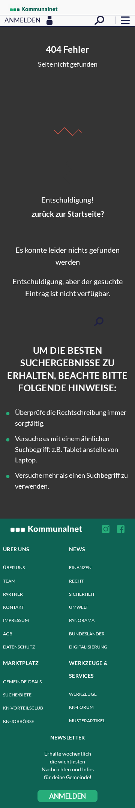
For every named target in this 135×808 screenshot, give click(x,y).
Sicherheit (82, 594)
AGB (7, 634)
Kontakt (13, 607)
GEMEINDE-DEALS (22, 681)
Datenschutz (19, 647)
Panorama (81, 620)
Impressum (16, 620)
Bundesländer (87, 634)
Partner (13, 594)
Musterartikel (87, 720)
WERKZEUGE (83, 694)
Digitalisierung (88, 647)
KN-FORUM (81, 707)
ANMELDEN (67, 796)
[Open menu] (125, 20)
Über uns (14, 567)
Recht (76, 581)
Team (9, 581)
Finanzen (80, 567)
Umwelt (78, 607)
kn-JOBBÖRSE (18, 721)
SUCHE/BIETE (17, 695)
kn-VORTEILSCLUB (23, 708)
